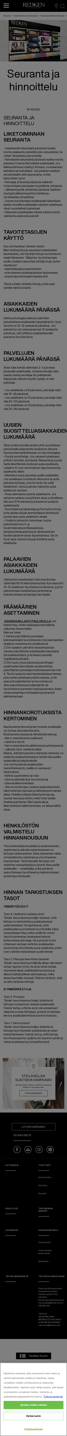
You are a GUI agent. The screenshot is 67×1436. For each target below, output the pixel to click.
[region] (33, 1399)
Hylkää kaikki (33, 1416)
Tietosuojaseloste (53, 1396)
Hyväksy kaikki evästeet (33, 1405)
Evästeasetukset (33, 1429)
